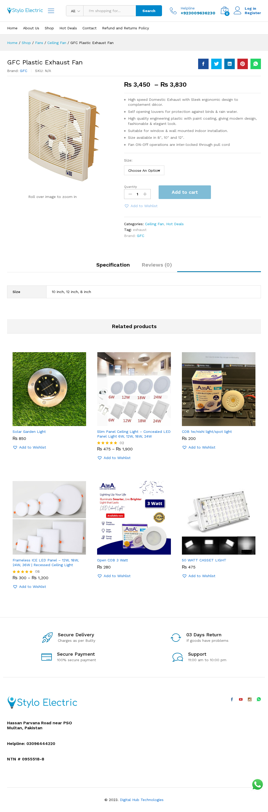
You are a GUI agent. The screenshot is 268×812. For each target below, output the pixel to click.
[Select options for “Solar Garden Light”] (43, 422)
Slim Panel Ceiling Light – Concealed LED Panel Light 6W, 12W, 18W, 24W (134, 433)
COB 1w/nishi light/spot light (207, 431)
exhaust (140, 230)
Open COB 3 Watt (112, 560)
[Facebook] (231, 700)
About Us (31, 28)
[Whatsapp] (259, 699)
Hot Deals (68, 28)
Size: (128, 160)
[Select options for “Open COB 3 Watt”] (128, 551)
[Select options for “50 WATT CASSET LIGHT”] (212, 551)
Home (12, 28)
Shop (49, 28)
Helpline (188, 8)
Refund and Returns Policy (125, 28)
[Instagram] (249, 700)
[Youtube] (240, 700)
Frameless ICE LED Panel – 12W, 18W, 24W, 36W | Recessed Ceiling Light (46, 562)
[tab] (113, 267)
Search (148, 11)
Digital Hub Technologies (142, 800)
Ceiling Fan (154, 224)
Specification (113, 264)
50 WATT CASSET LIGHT (204, 560)
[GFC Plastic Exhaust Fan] (203, 64)
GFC (23, 71)
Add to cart (185, 192)
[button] (141, 206)
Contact (89, 28)
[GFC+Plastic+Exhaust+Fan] (216, 64)
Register (253, 13)
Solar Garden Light (29, 431)
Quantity (130, 186)
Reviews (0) (157, 264)
